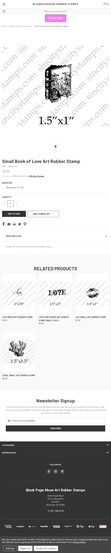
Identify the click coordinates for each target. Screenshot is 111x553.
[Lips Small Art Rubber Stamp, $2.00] (92, 293)
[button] (36, 176)
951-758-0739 (57, 511)
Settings (10, 548)
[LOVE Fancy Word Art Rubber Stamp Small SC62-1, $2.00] (55, 293)
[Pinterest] (25, 224)
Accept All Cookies (46, 548)
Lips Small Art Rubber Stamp (90, 317)
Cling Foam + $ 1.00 (15, 187)
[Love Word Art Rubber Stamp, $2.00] (19, 293)
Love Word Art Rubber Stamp (17, 317)
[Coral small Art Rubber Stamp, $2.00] (19, 352)
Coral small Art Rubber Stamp (18, 375)
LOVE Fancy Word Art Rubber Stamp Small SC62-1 (54, 319)
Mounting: (7, 183)
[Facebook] (3, 224)
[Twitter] (19, 224)
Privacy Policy (79, 542)
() (107, 4)
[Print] (14, 224)
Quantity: (7, 197)
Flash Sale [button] (56, 18)
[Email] (9, 224)
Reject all (25, 548)
